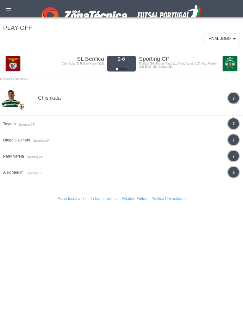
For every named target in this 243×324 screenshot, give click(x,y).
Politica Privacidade (169, 198)
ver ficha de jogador (22, 125)
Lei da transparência (101, 198)
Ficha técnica (69, 198)
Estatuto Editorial (136, 198)
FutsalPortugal (121, 8)
